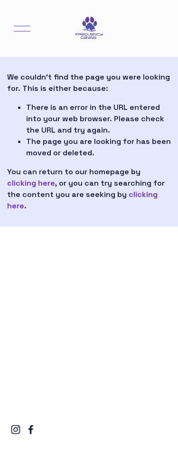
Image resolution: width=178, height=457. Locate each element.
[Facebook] (31, 429)
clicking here (31, 183)
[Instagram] (15, 429)
